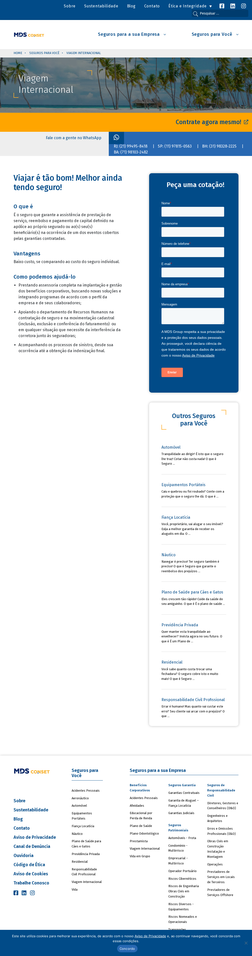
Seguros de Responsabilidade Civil (221, 790)
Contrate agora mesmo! (209, 122)
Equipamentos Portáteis (82, 815)
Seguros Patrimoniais (178, 827)
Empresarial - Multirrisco (178, 860)
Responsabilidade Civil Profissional (84, 871)
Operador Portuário (182, 871)
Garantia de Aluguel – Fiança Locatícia (183, 803)
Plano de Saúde (141, 826)
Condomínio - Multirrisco (178, 848)
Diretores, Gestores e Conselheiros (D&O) (222, 805)
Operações (215, 864)
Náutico (77, 834)
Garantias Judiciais (181, 813)
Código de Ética (29, 864)
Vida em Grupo (140, 856)
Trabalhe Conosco (31, 883)
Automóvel (79, 805)
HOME (18, 53)
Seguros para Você (213, 34)
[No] (245, 942)
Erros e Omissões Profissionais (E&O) (221, 831)
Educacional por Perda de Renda (141, 815)
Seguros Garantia (182, 785)
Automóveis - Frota (182, 838)
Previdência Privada (86, 854)
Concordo (127, 949)
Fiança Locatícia (83, 826)
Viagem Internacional (87, 882)
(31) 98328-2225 (222, 146)
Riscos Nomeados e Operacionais (182, 919)
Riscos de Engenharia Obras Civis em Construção (183, 891)
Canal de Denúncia (32, 846)
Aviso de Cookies (31, 874)
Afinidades (137, 805)
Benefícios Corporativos (140, 787)
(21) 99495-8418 (133, 146)
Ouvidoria (23, 855)
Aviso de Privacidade (35, 837)
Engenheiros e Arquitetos (217, 818)
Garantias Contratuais (184, 793)
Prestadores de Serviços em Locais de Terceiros (221, 877)
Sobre (70, 6)
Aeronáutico (80, 798)
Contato (152, 6)
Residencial (80, 861)
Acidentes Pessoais (86, 790)
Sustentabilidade (101, 6)
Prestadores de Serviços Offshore (220, 892)
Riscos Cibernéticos (182, 878)
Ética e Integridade (187, 6)
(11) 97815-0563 (178, 146)
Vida (75, 889)
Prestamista (139, 841)
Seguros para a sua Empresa (129, 34)
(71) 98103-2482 (134, 152)
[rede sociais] (222, 6)
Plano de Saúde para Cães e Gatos (86, 843)
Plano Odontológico (144, 833)
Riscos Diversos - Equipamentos (181, 906)
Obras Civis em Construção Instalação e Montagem (217, 848)
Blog (131, 6)
